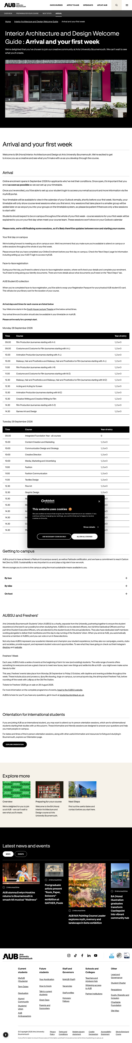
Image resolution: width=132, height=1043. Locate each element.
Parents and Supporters (44, 1007)
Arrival (59, 13)
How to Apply (45, 986)
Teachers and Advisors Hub (91, 979)
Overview (8, 13)
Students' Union (22, 1007)
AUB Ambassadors (24, 1014)
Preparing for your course (27, 13)
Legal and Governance (116, 976)
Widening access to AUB (93, 986)
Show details (89, 527)
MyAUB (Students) (23, 979)
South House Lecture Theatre (40, 309)
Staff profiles (68, 992)
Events (21, 854)
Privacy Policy (53, 1033)
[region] (66, 374)
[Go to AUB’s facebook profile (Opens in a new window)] (82, 955)
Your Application (46, 979)
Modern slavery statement (78, 1033)
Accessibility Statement (106, 1033)
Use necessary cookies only (54, 536)
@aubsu (6, 647)
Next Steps (47, 13)
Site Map (115, 1010)
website (18, 647)
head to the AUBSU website (69, 690)
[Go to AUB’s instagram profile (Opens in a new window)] (69, 955)
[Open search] (116, 5)
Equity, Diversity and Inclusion (120, 996)
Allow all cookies (84, 536)
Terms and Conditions (63, 1033)
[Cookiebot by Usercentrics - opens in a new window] (43, 501)
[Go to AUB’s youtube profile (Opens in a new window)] (95, 955)
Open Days (44, 1000)
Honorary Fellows (67, 999)
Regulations (116, 989)
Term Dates (23, 986)
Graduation (23, 993)
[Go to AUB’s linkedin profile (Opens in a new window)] (89, 955)
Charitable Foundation (116, 1003)
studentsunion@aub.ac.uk (72, 695)
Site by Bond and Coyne (122, 1033)
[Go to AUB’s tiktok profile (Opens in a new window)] (75, 955)
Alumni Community (23, 1000)
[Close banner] (99, 501)
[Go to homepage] (23, 956)
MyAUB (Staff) (69, 979)
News (8, 854)
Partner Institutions (93, 993)
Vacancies (67, 986)
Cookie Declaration (93, 1033)
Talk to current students (45, 993)
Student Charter (118, 983)
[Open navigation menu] (127, 5)
